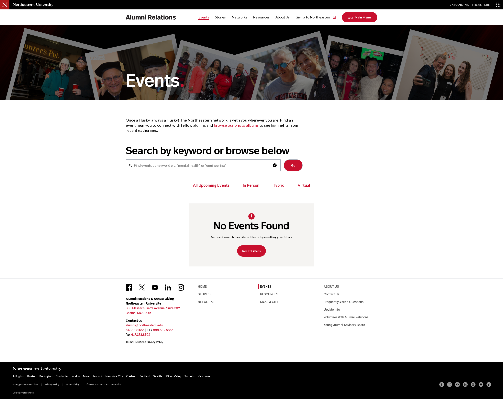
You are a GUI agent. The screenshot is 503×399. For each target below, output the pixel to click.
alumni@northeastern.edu (144, 325)
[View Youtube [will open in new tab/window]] (155, 287)
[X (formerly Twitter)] (449, 384)
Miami (86, 376)
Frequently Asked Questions (343, 302)
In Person (251, 185)
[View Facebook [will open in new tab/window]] (129, 287)
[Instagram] (473, 384)
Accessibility (72, 384)
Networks (239, 17)
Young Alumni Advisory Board (344, 325)
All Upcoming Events (211, 185)
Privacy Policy (52, 384)
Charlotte (62, 376)
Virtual (304, 185)
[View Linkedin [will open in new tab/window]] (168, 287)
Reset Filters (251, 251)
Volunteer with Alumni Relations (346, 317)
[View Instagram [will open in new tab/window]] (181, 287)
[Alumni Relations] (151, 17)
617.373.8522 (140, 334)
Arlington (18, 376)
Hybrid (279, 185)
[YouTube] (457, 384)
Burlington (45, 376)
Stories (220, 17)
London (75, 376)
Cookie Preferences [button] (23, 392)
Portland (145, 376)
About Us (282, 17)
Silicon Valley (173, 376)
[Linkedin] (465, 384)
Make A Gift (269, 302)
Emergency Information (25, 384)
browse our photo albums (236, 125)
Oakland (131, 376)
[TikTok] (488, 384)
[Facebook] (441, 384)
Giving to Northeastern (313, 17)
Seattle (157, 376)
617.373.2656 (135, 330)
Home (202, 286)
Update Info (332, 309)
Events (203, 17)
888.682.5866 (163, 330)
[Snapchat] (481, 384)
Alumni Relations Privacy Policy (144, 342)
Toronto (189, 376)
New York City (114, 376)
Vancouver (204, 376)
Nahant (97, 376)
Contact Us (331, 294)
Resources (261, 17)
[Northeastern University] (33, 4)
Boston (31, 376)
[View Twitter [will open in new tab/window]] (142, 287)
